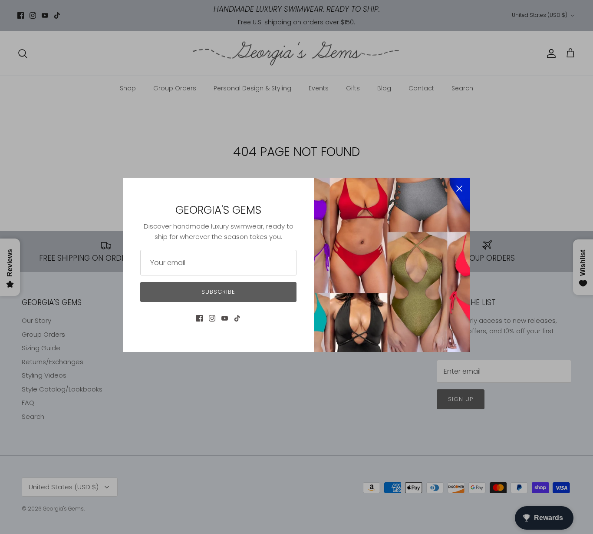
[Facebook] (199, 318)
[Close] (459, 188)
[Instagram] (212, 318)
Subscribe (218, 292)
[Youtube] (224, 318)
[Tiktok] (237, 318)
